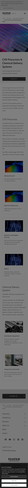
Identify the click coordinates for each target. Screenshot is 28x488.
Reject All (14, 480)
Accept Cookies (14, 485)
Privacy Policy (5, 473)
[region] (14, 475)
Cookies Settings (14, 476)
